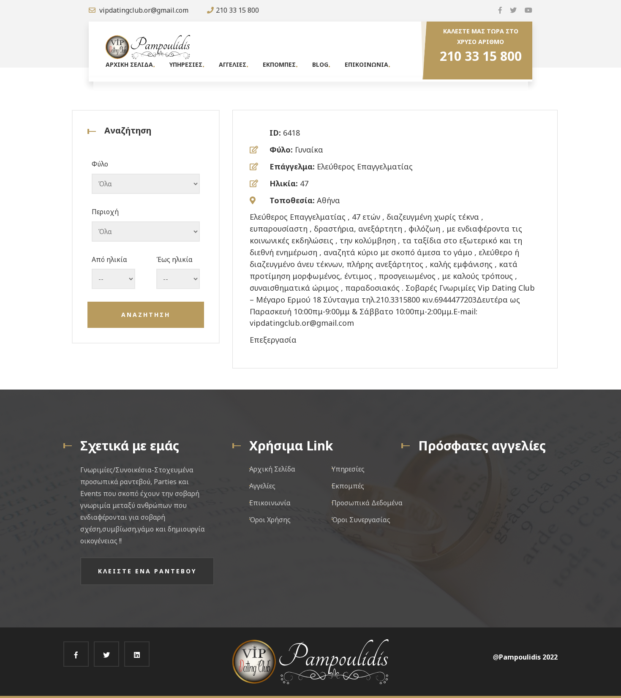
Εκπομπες (279, 64)
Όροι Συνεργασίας (361, 519)
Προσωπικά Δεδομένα (367, 502)
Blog (320, 64)
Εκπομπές (348, 486)
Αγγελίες (262, 486)
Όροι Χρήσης (270, 519)
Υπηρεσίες (348, 469)
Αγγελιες (232, 64)
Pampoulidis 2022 (528, 657)
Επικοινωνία (270, 502)
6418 (291, 133)
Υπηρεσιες (185, 64)
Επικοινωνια (366, 64)
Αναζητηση (145, 315)
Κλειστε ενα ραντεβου (147, 571)
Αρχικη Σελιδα (129, 64)
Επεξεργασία (273, 340)
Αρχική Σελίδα (272, 469)
